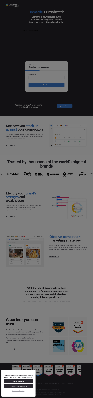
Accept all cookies (18, 381)
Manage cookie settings (18, 391)
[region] (18, 383)
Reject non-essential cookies (18, 386)
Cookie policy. (29, 377)
